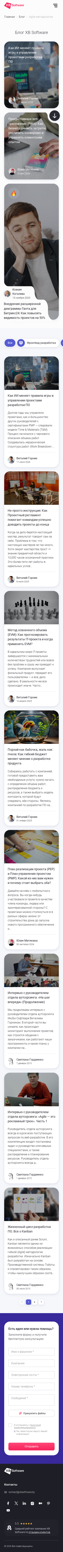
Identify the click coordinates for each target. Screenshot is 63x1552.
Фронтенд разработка (41, 342)
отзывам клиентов (39, 1532)
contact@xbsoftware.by (22, 1492)
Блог (22, 16)
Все (10, 342)
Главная (9, 16)
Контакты (10, 1484)
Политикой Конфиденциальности (27, 1426)
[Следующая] (41, 1302)
